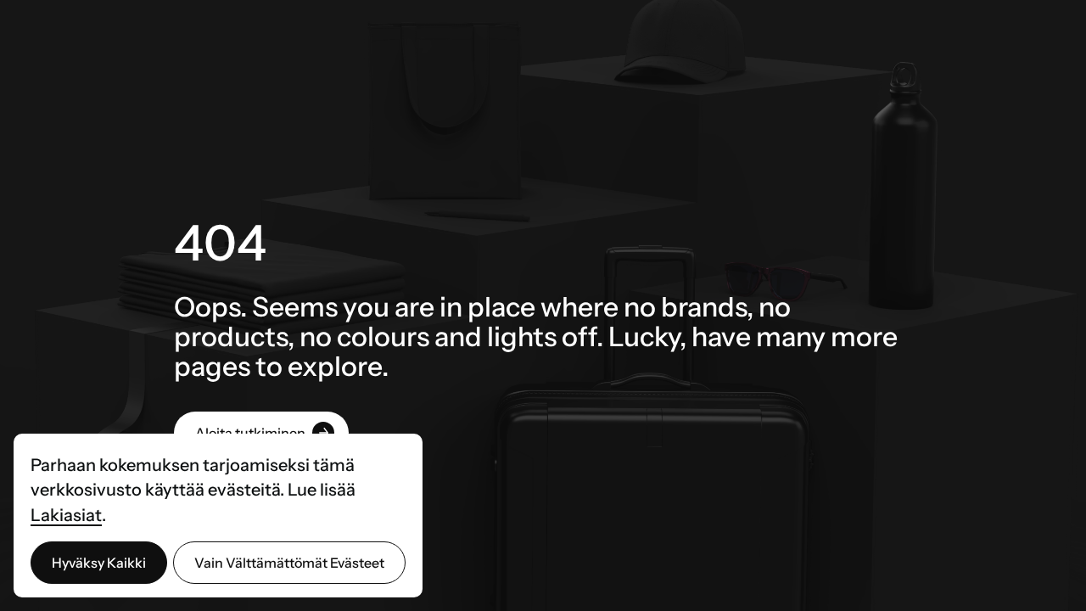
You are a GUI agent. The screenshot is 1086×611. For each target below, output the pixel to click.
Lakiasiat (66, 515)
